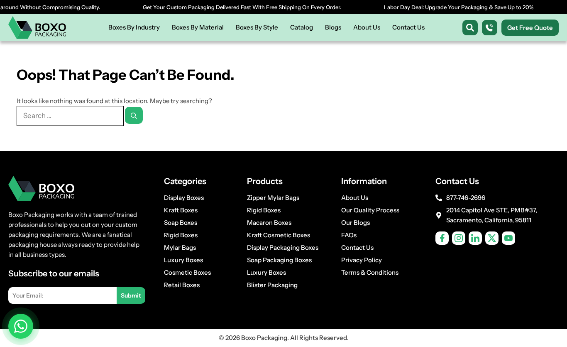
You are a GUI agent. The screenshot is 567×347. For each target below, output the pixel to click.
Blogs (333, 27)
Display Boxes (184, 198)
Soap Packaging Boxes (279, 260)
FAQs (349, 235)
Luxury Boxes (183, 260)
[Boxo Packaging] (37, 27)
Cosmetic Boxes (187, 272)
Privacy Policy (361, 260)
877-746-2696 (465, 198)
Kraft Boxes (181, 210)
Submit (131, 295)
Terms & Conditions (369, 272)
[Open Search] (470, 27)
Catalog (301, 27)
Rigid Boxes (181, 235)
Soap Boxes (180, 222)
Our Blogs (355, 222)
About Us (366, 27)
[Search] (134, 115)
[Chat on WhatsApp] (20, 326)
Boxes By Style (257, 27)
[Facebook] (442, 238)
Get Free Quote (530, 28)
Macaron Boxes (269, 222)
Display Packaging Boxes (282, 247)
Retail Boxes (182, 285)
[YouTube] (508, 238)
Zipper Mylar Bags (273, 198)
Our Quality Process (370, 210)
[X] (492, 238)
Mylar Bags (180, 247)
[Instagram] (458, 238)
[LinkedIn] (475, 238)
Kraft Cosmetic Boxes (278, 235)
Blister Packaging (272, 285)
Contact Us (408, 27)
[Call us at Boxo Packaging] (489, 27)
